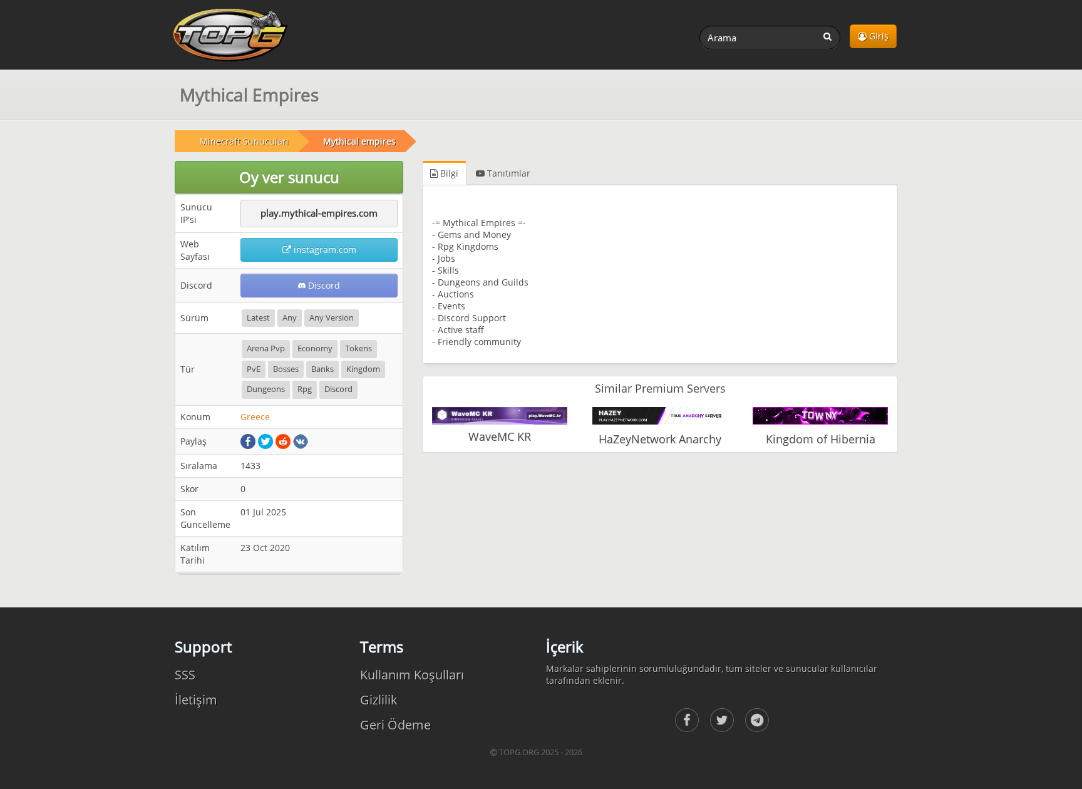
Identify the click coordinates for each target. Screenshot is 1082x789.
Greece (255, 417)
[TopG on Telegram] (757, 720)
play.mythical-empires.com (319, 213)
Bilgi (448, 173)
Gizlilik (379, 699)
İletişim (196, 699)
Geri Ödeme (395, 724)
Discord (323, 285)
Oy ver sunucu (289, 177)
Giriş (878, 36)
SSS (185, 674)
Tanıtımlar (507, 173)
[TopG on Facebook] (687, 720)
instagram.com (323, 249)
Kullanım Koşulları (412, 674)
